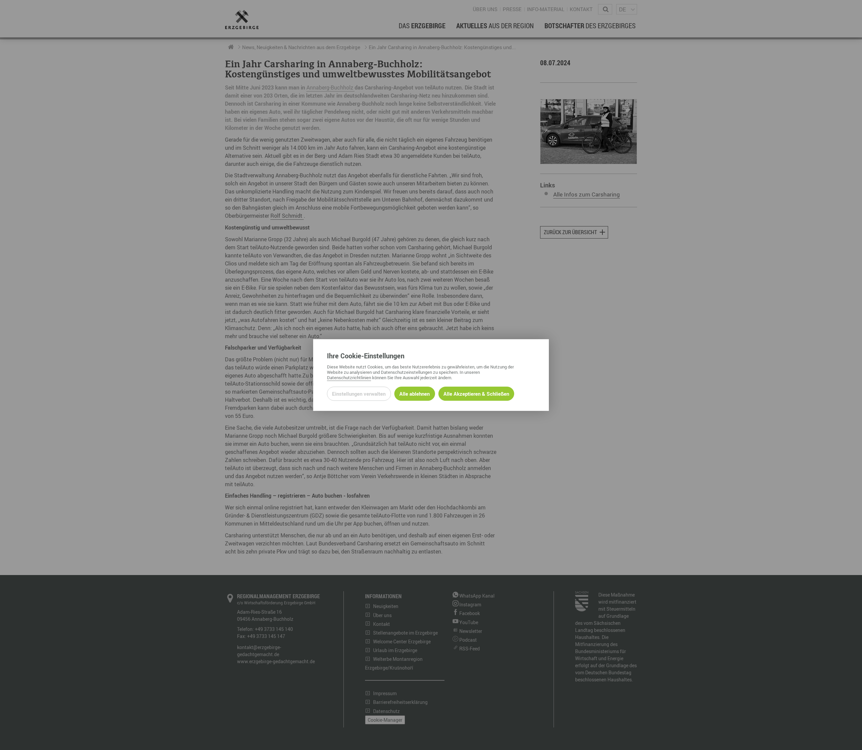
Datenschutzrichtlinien (349, 377)
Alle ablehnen (414, 393)
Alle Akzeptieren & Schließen (476, 393)
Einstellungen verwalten (359, 393)
